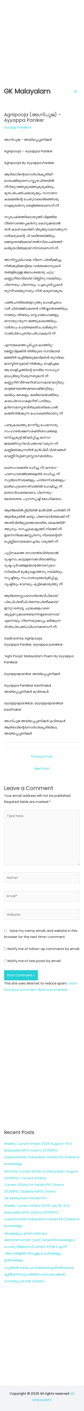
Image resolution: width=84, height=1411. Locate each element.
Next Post (42, 768)
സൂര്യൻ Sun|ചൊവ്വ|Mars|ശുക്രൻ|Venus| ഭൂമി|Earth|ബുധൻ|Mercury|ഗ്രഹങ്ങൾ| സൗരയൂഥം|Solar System (39, 1274)
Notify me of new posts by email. (34, 961)
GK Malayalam (27, 91)
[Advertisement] (42, 42)
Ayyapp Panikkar (17, 127)
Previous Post (42, 756)
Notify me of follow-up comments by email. (44, 949)
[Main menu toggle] (75, 91)
